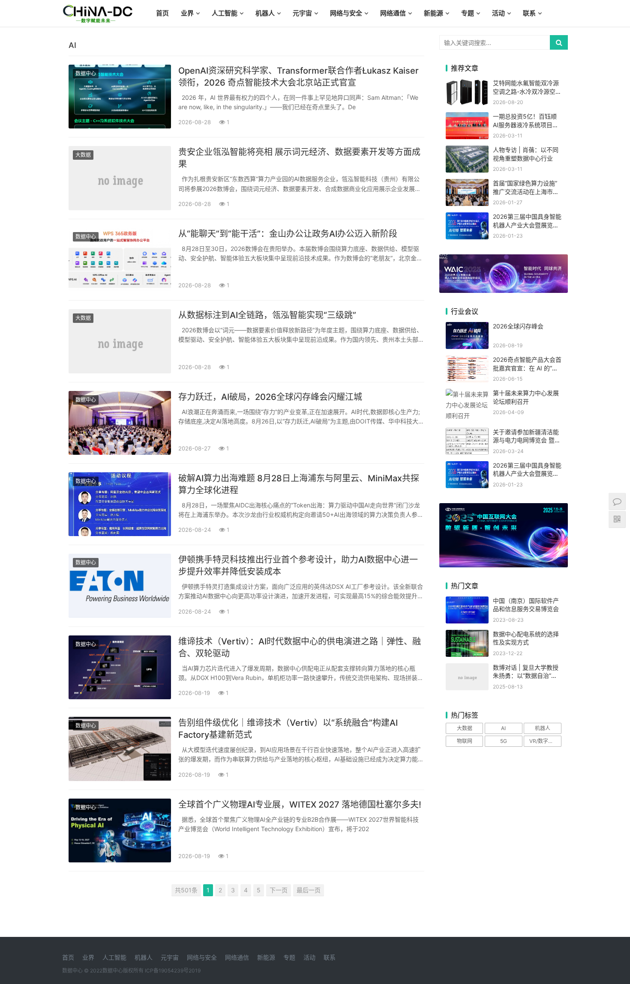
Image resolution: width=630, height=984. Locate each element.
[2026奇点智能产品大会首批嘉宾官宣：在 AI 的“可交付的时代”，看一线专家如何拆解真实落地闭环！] (467, 360)
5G (503, 741)
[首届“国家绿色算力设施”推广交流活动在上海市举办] (467, 184)
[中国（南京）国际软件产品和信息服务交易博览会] (467, 601)
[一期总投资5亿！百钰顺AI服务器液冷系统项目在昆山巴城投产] (467, 117)
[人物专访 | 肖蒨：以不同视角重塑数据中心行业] (467, 151)
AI (503, 728)
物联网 (464, 741)
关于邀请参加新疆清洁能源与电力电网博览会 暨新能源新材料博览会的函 (527, 440)
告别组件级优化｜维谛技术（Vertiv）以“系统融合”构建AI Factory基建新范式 (288, 729)
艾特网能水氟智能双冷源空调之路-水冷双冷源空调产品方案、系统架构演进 (527, 91)
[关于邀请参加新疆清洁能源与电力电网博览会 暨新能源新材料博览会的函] (467, 433)
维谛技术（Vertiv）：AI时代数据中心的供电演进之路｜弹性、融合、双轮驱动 (299, 647)
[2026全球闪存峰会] (467, 327)
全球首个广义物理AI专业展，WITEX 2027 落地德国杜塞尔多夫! (299, 804)
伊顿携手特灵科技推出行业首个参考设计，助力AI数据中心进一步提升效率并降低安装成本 (298, 566)
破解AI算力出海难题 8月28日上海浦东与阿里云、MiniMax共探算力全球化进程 (298, 484)
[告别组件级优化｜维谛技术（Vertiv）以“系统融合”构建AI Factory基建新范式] (120, 749)
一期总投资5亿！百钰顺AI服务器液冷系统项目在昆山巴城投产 (525, 125)
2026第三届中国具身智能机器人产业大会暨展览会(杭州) (527, 225)
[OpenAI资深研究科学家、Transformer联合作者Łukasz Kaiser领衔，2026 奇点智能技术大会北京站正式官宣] (120, 96)
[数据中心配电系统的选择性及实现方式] (467, 635)
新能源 (433, 13)
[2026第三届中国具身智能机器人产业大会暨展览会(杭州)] (467, 217)
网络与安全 (346, 13)
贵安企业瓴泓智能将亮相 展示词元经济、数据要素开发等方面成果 (299, 158)
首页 (162, 13)
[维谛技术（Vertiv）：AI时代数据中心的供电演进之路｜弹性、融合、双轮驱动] (120, 667)
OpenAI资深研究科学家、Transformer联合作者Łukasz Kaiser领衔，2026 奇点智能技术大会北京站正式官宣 (298, 77)
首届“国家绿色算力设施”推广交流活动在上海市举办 (526, 191)
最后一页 (309, 890)
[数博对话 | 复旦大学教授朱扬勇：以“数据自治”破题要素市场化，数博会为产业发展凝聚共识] (467, 668)
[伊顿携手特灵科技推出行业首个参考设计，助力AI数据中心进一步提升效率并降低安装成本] (120, 585)
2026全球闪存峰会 (518, 326)
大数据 (83, 155)
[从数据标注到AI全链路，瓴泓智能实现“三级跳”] (120, 341)
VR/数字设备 (543, 741)
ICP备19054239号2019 (173, 970)
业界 (187, 13)
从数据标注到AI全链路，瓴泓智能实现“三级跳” (267, 315)
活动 (498, 13)
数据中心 (85, 73)
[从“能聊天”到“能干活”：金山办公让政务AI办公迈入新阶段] (120, 260)
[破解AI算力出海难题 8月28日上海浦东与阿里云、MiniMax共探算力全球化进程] (120, 504)
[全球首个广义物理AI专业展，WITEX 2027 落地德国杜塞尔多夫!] (120, 830)
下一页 (279, 890)
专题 (467, 13)
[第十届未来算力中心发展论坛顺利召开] (467, 394)
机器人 (265, 13)
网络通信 (393, 13)
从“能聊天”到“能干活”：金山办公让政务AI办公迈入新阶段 (287, 234)
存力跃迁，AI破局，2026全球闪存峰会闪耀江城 (270, 397)
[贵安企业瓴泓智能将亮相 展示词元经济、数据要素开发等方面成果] (120, 178)
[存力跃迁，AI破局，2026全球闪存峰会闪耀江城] (120, 423)
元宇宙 (302, 13)
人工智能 (224, 13)
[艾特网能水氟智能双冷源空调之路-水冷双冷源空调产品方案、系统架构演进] (467, 84)
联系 (529, 13)
